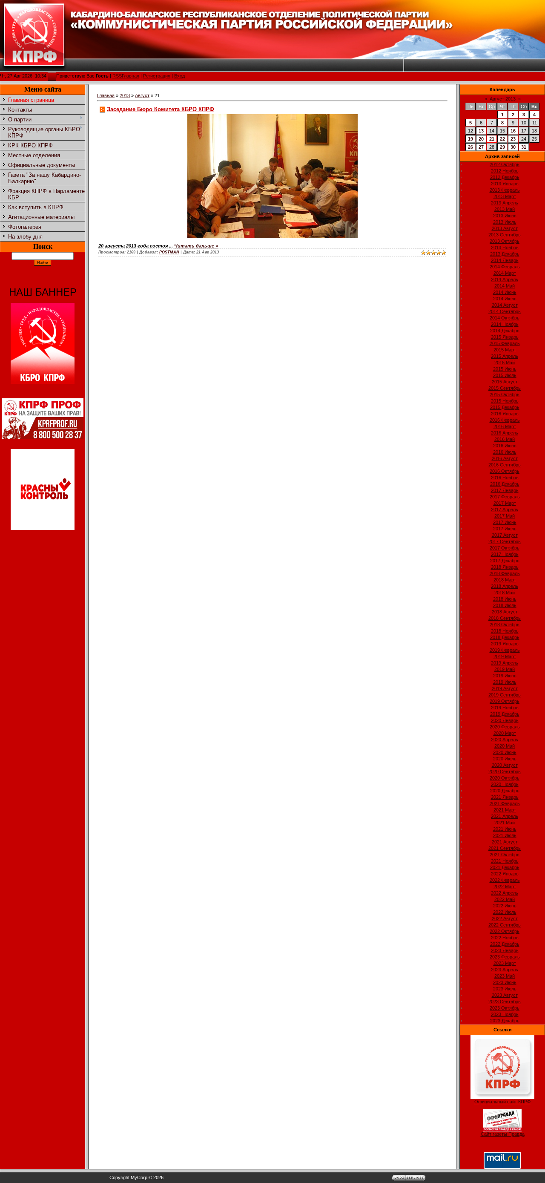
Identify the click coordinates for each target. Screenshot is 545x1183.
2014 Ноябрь (505, 324)
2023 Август (505, 995)
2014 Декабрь (504, 330)
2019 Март (504, 656)
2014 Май (504, 285)
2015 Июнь (504, 368)
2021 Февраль (505, 803)
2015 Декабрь (504, 407)
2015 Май (504, 362)
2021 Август (505, 841)
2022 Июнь (504, 905)
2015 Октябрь (504, 394)
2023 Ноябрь (505, 1014)
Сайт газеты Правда (503, 1134)
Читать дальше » (196, 245)
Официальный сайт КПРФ (502, 1101)
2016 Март (504, 426)
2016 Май (504, 439)
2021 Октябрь (504, 854)
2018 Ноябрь (505, 630)
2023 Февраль (505, 956)
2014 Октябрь (504, 317)
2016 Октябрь (504, 471)
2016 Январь (505, 413)
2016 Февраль (505, 420)
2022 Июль (504, 912)
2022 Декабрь (504, 944)
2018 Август (505, 611)
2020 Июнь (504, 752)
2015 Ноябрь (505, 400)
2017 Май (504, 515)
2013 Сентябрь (504, 234)
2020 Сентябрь (504, 771)
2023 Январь (505, 950)
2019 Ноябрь (505, 707)
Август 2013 (503, 98)
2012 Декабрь (504, 177)
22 (502, 138)
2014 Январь (505, 260)
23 (513, 138)
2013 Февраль (505, 190)
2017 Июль (504, 528)
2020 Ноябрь (505, 784)
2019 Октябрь (504, 701)
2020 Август (505, 765)
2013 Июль (504, 222)
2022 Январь (505, 873)
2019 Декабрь (504, 714)
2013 (125, 95)
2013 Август (505, 228)
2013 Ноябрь (505, 247)
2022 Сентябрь (504, 924)
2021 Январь (505, 797)
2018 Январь (505, 567)
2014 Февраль (505, 266)
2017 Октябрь (504, 547)
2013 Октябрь (504, 241)
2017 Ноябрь (505, 554)
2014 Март (504, 273)
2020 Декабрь (504, 790)
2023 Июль (504, 988)
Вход (179, 75)
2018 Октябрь (504, 624)
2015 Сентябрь (504, 388)
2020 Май (504, 745)
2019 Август (505, 688)
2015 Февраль (505, 343)
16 (513, 130)
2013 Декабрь (504, 253)
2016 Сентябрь (504, 464)
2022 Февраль (505, 880)
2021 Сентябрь (504, 848)
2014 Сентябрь (504, 311)
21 (491, 138)
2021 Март (504, 809)
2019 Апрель (504, 662)
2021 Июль (504, 835)
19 (470, 138)
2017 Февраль (505, 496)
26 (470, 147)
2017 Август (505, 535)
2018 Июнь (504, 599)
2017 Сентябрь (504, 541)
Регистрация (156, 75)
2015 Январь (505, 337)
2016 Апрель (504, 432)
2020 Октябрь (504, 777)
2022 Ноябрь (505, 937)
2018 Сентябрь (504, 618)
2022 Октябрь (504, 931)
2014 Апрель (504, 279)
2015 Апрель (504, 356)
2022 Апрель (504, 892)
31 (523, 147)
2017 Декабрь (504, 560)
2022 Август (505, 918)
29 (502, 147)
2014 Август (505, 305)
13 (481, 130)
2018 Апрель (504, 586)
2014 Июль (504, 298)
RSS (117, 75)
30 (513, 147)
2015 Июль (504, 375)
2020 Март (504, 733)
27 (481, 147)
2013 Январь (505, 183)
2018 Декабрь (504, 637)
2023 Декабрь (504, 1020)
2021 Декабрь (504, 867)
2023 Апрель (504, 969)
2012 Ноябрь (505, 170)
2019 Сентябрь (504, 694)
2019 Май (504, 669)
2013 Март (504, 196)
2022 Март (504, 886)
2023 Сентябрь (504, 1001)
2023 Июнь (504, 982)
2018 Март (504, 579)
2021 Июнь (504, 829)
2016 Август (505, 458)
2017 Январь (505, 490)
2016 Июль (504, 452)
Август (142, 95)
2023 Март (504, 963)
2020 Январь (505, 720)
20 (481, 138)
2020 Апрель (504, 739)
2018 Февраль (505, 573)
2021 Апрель (504, 816)
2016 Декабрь (504, 483)
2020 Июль (504, 758)
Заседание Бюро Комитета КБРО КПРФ (160, 109)
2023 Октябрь (504, 1007)
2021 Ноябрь (505, 861)
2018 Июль (504, 605)
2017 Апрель (504, 509)
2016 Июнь (504, 445)
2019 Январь (505, 643)
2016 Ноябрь (505, 477)
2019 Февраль (505, 650)
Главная (130, 75)
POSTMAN (169, 252)
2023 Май (504, 976)
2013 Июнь (504, 215)
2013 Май (504, 209)
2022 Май (504, 899)
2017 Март (504, 503)
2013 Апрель (504, 202)
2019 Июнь (504, 675)
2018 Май (504, 592)
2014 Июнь (504, 292)
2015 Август (505, 381)
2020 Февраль (505, 726)
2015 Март (504, 349)
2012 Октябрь (504, 164)
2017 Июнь (504, 522)
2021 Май (504, 822)
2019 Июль (504, 682)
